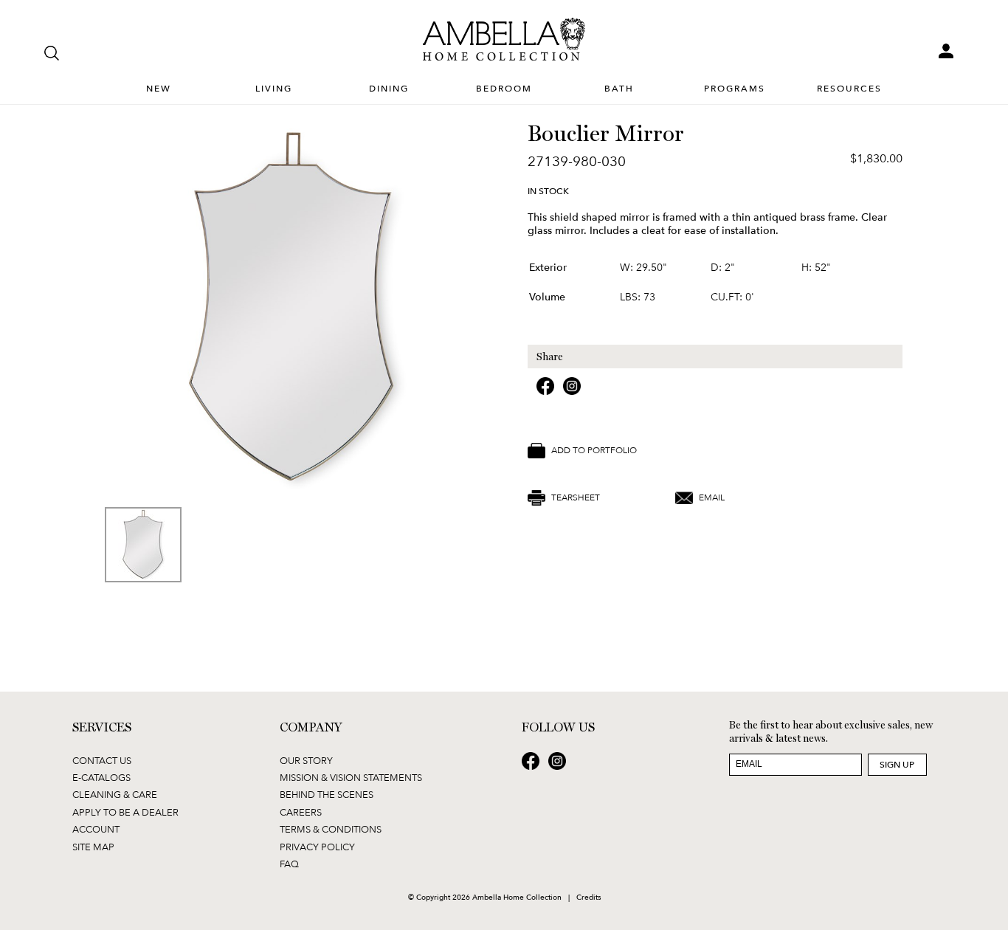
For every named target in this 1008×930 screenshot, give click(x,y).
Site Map (93, 846)
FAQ (289, 863)
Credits (588, 897)
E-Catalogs (101, 777)
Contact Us (101, 760)
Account (96, 829)
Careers (301, 812)
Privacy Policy (317, 846)
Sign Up (897, 764)
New (158, 88)
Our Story (306, 760)
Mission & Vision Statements (351, 777)
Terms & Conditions (331, 829)
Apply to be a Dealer (125, 812)
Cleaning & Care (114, 794)
